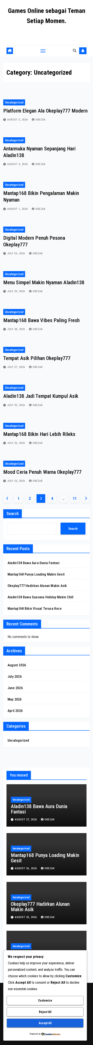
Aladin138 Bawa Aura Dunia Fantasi (34, 563)
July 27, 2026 (16, 367)
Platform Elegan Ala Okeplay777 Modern (45, 111)
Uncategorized (14, 102)
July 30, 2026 (16, 253)
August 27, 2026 (26, 819)
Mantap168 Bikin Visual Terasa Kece (35, 609)
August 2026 (17, 665)
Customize (45, 1000)
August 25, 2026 (26, 917)
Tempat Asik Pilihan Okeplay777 (37, 358)
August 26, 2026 (26, 868)
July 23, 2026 (16, 443)
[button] (74, 51)
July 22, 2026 (16, 480)
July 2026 (15, 677)
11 (74, 498)
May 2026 (15, 699)
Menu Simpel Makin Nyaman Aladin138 (43, 282)
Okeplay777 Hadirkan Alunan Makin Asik (37, 586)
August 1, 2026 (18, 208)
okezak (40, 119)
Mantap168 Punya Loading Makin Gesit (36, 574)
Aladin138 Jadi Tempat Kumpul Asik (40, 396)
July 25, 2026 (16, 405)
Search (12, 513)
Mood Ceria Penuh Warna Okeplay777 (42, 472)
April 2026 (15, 711)
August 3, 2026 (18, 119)
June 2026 (15, 688)
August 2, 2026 (18, 164)
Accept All (45, 1023)
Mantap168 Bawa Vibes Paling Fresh (41, 320)
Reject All (45, 1012)
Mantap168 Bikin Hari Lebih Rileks (39, 434)
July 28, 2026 (16, 329)
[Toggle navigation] (43, 51)
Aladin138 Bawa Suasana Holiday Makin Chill (40, 597)
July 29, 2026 (16, 291)
